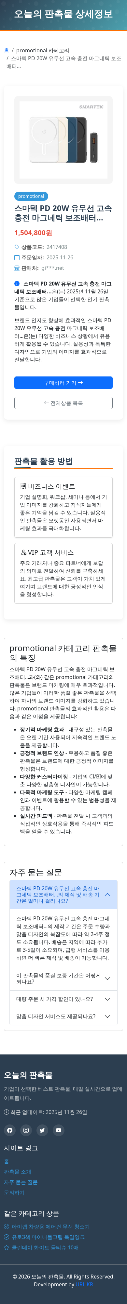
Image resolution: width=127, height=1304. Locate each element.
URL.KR (84, 1284)
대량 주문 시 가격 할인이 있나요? (54, 998)
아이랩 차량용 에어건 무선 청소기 (50, 1226)
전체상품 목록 (66, 403)
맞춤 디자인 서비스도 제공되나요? (55, 1016)
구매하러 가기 (61, 382)
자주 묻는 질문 (21, 1182)
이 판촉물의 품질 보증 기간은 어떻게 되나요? (58, 978)
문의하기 (14, 1192)
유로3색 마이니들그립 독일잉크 (47, 1237)
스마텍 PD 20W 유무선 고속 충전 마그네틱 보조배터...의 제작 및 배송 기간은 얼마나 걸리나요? (58, 894)
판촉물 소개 (17, 1171)
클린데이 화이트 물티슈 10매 (44, 1247)
